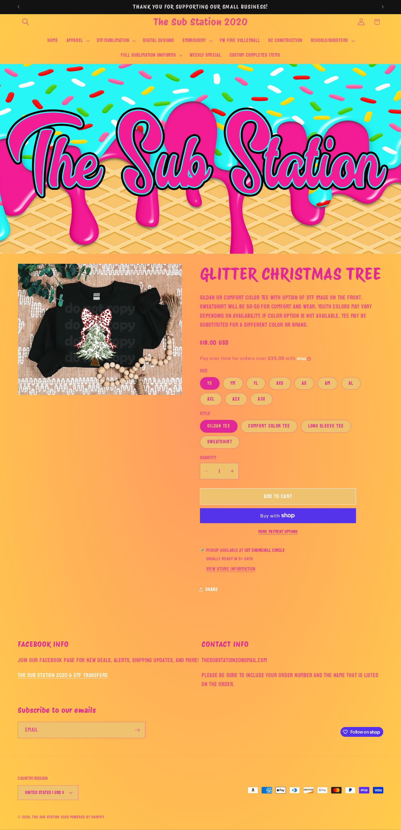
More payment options (278, 532)
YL (256, 383)
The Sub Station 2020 (50, 817)
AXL (210, 398)
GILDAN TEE (218, 426)
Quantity (208, 457)
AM (328, 383)
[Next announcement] (383, 7)
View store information (230, 569)
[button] (25, 22)
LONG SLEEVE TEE (326, 426)
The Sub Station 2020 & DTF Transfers (63, 675)
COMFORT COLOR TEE (269, 426)
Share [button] (211, 589)
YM (233, 383)
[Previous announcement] (19, 7)
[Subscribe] (137, 730)
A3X (261, 398)
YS (209, 383)
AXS (280, 383)
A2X (236, 398)
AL (351, 383)
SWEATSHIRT (219, 441)
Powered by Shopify (87, 817)
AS (304, 383)
